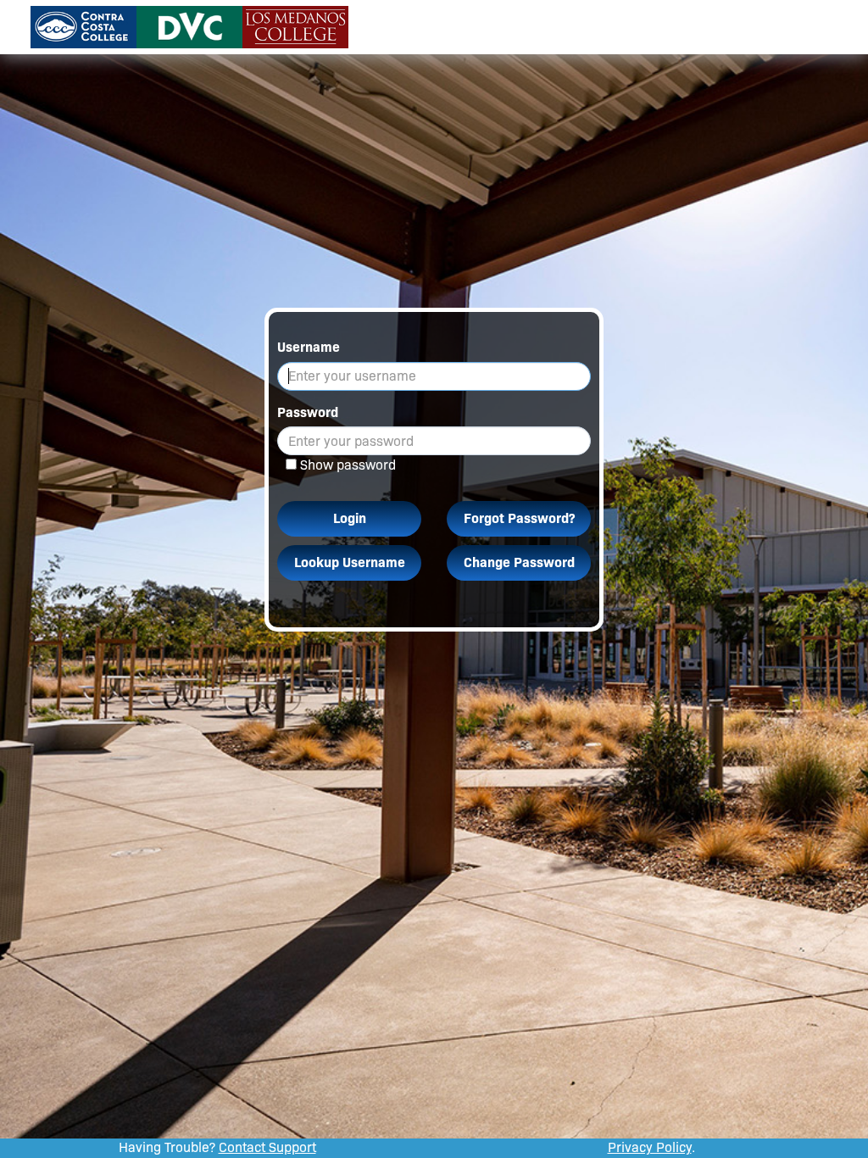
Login (349, 518)
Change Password (519, 562)
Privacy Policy (650, 1147)
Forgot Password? (519, 518)
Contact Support (267, 1147)
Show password (348, 465)
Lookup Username (349, 562)
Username (308, 347)
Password (307, 412)
